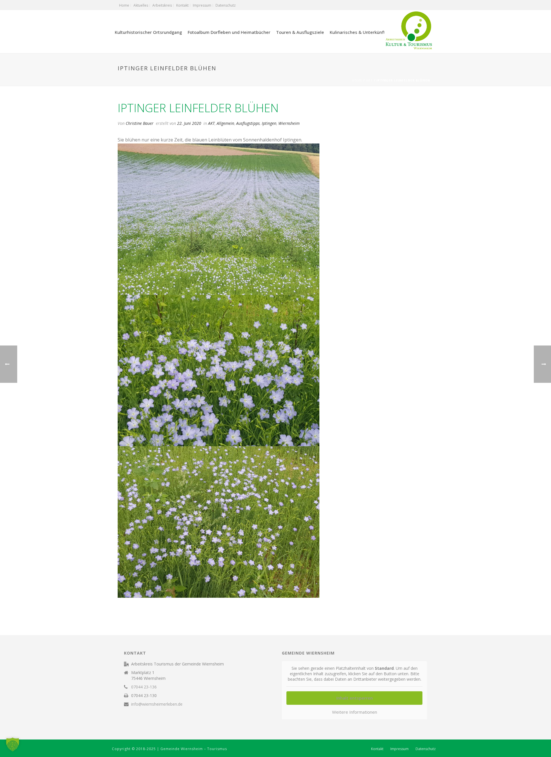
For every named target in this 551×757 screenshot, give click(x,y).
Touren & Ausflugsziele (300, 32)
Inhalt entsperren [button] (354, 698)
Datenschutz (426, 749)
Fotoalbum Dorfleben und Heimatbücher (229, 32)
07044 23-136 (144, 687)
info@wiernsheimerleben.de (157, 704)
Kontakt (377, 749)
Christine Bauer (140, 123)
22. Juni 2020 (189, 123)
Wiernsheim (289, 123)
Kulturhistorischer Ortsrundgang (148, 32)
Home (357, 80)
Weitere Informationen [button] (354, 712)
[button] (12, 744)
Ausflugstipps (248, 123)
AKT (369, 80)
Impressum (399, 749)
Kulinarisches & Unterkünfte (359, 32)
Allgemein (225, 123)
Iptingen (269, 123)
